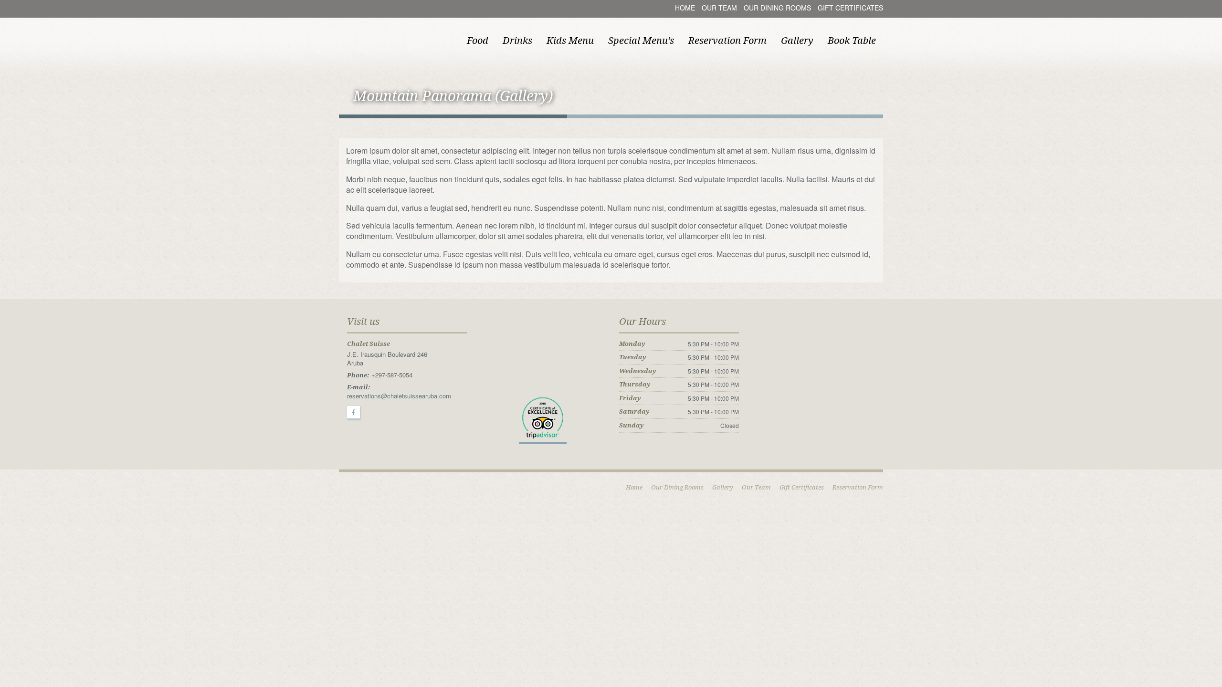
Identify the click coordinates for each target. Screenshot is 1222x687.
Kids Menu (570, 40)
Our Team (719, 7)
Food (477, 40)
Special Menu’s (641, 40)
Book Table (852, 40)
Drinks (517, 40)
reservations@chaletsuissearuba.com (399, 395)
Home (685, 7)
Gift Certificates (850, 7)
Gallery (797, 40)
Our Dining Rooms (777, 7)
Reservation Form (727, 40)
